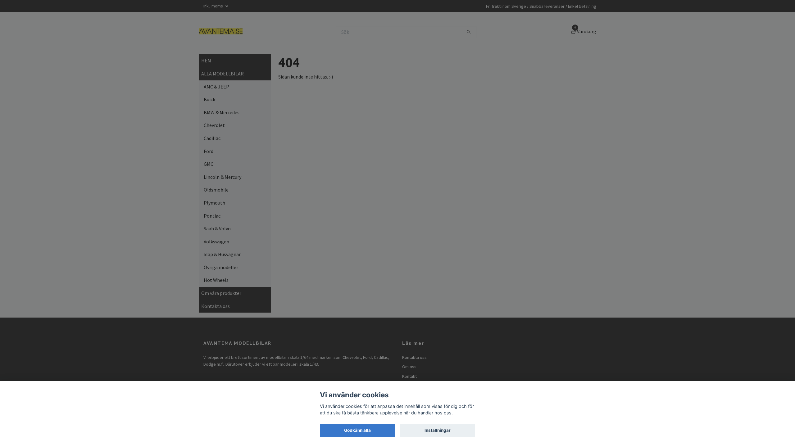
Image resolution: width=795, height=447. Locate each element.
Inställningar (438, 430)
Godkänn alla (357, 430)
